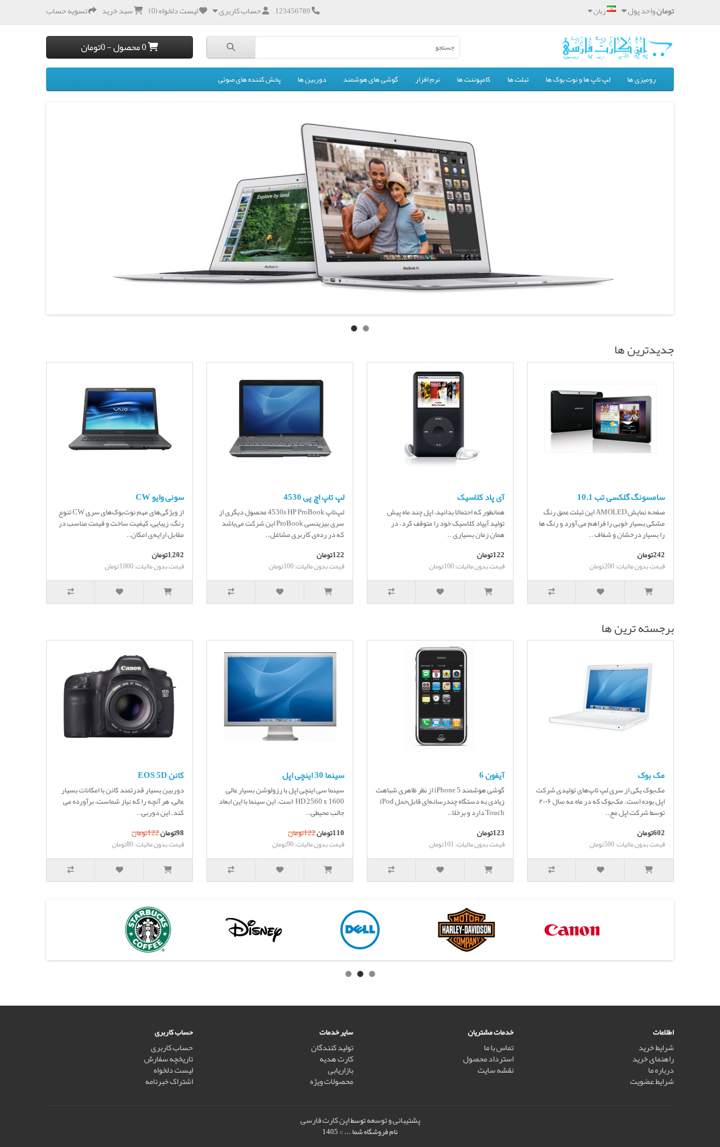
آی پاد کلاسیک (481, 497)
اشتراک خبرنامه (169, 1081)
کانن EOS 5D (161, 775)
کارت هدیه (336, 1059)
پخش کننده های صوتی (249, 79)
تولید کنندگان (332, 1048)
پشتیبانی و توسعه (393, 1120)
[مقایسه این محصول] (552, 592)
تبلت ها (518, 79)
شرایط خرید (656, 1048)
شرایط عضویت (652, 1081)
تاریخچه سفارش (168, 1059)
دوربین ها (312, 79)
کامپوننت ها (473, 79)
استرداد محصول (488, 1059)
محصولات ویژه (331, 1081)
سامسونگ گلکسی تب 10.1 (621, 497)
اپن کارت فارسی (324, 1120)
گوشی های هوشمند (370, 79)
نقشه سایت (496, 1070)
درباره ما (661, 1070)
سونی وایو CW (160, 497)
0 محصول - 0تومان (114, 47)
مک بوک (651, 775)
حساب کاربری (172, 1048)
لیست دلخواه (173, 1070)
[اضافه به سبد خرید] (649, 592)
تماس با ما (499, 1048)
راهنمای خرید (653, 1059)
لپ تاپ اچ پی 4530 (314, 497)
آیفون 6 (492, 775)
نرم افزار (427, 79)
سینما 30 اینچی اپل (313, 775)
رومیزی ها (641, 79)
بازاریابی (340, 1070)
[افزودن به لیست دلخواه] (600, 592)
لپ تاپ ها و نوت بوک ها (578, 79)
